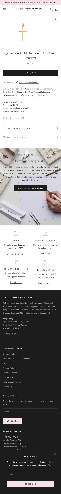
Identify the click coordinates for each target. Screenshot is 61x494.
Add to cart (31, 72)
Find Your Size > (45, 282)
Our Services (8, 377)
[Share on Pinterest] (18, 118)
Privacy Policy (9, 368)
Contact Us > (45, 253)
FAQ (5, 363)
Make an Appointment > (29, 82)
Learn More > (16, 282)
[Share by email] (22, 118)
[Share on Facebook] (11, 118)
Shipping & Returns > (16, 253)
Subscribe (30, 484)
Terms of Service (10, 372)
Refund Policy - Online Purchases (16, 358)
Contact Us (7, 386)
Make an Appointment (30, 188)
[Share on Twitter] (14, 118)
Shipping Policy (9, 353)
